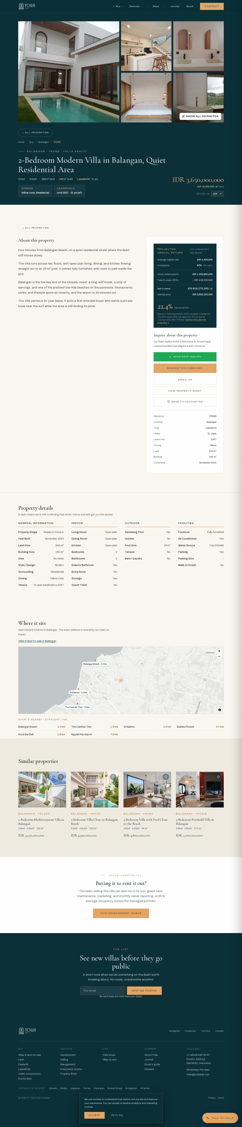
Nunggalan (131, 1088)
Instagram (174, 1031)
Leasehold (24, 1069)
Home (21, 142)
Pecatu (87, 1088)
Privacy (212, 1098)
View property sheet (185, 391)
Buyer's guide (152, 1064)
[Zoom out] (219, 656)
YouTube (205, 1031)
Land (21, 1059)
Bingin (63, 1088)
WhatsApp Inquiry (187, 356)
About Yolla (151, 1055)
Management (67, 1064)
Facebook (190, 1031)
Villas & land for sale (29, 1055)
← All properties (35, 132)
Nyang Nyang (115, 1088)
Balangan (43, 142)
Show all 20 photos (202, 116)
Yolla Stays (108, 1055)
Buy (31, 142)
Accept (94, 1115)
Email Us (185, 379)
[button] (121, 680)
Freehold (23, 1064)
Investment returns (71, 1069)
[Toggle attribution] (220, 710)
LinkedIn (219, 1031)
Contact (212, 6)
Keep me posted (144, 990)
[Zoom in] (219, 651)
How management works (121, 913)
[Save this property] (61, 777)
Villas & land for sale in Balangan (37, 641)
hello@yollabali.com (198, 1074)
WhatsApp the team (198, 1069)
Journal (174, 6)
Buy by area (24, 1078)
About (189, 6)
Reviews (149, 1069)
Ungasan (75, 1088)
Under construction (29, 1074)
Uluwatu (53, 1088)
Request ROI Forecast (185, 368)
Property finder (68, 1074)
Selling (64, 1059)
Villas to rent (109, 1059)
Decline (117, 1115)
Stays (156, 6)
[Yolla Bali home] (26, 6)
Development (68, 1055)
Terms (220, 1098)
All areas (145, 1088)
